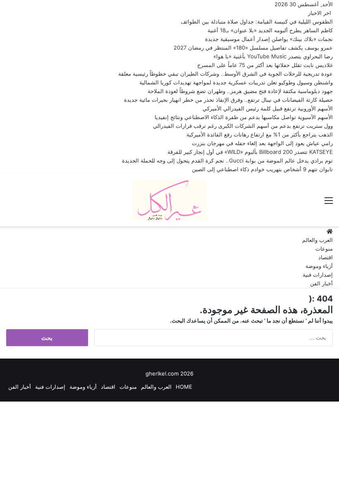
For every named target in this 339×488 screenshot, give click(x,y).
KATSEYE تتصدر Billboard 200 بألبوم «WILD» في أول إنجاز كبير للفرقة (250, 151)
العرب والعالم (317, 240)
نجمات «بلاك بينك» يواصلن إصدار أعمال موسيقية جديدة (269, 39)
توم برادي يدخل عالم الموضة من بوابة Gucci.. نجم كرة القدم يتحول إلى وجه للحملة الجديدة (227, 160)
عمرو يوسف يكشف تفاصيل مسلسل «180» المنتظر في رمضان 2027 (253, 47)
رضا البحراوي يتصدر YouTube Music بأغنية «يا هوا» (273, 56)
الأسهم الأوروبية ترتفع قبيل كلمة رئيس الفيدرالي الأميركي (268, 108)
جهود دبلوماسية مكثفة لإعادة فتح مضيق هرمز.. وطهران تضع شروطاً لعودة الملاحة (240, 91)
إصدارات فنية (318, 274)
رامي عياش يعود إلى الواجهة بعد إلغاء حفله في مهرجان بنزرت (262, 143)
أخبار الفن (321, 283)
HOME (184, 386)
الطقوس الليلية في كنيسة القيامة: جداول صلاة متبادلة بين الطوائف (257, 21)
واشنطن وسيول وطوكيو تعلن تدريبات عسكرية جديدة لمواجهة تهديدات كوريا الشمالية (236, 82)
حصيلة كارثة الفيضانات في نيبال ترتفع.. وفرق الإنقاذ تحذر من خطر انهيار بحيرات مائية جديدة (228, 99)
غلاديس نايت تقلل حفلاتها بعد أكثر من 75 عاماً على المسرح (265, 65)
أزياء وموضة (319, 266)
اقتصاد (325, 257)
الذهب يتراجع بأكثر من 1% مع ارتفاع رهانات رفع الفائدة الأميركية (259, 134)
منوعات (324, 248)
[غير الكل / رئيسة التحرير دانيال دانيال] (169, 200)
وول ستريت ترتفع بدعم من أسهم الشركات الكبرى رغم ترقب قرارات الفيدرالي (243, 125)
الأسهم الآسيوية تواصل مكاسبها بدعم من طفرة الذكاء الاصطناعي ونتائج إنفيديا (244, 117)
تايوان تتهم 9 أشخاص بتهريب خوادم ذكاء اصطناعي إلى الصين (262, 169)
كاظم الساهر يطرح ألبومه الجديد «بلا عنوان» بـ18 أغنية (270, 30)
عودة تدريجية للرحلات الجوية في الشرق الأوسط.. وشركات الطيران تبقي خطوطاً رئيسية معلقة (225, 73)
